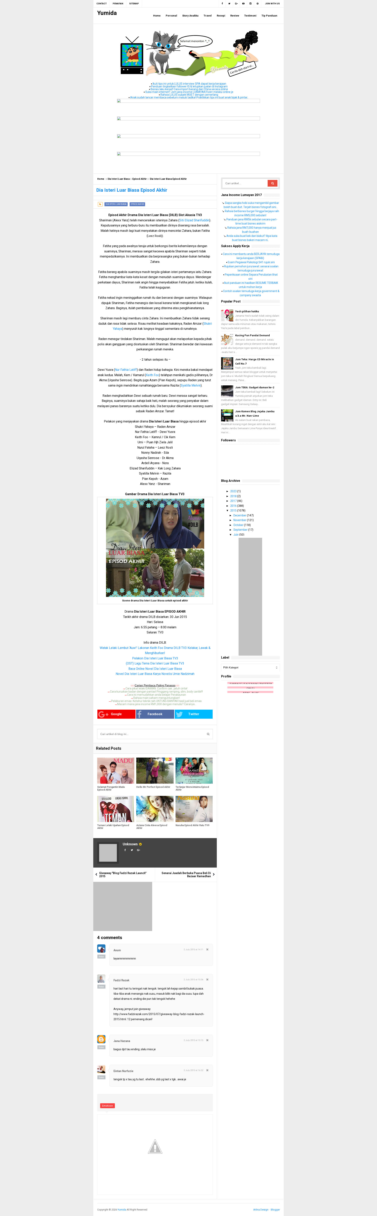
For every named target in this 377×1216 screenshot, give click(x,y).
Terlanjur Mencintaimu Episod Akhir (192, 788)
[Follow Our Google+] (236, 3)
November (240, 520)
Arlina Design (260, 1209)
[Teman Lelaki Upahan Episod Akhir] (115, 809)
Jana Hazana (121, 1041)
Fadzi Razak (121, 980)
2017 (233, 500)
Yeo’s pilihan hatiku (247, 311)
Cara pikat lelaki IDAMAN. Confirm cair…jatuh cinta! (156, 688)
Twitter (193, 714)
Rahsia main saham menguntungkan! (156, 697)
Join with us (272, 3)
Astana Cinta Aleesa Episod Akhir (151, 826)
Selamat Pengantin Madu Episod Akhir (111, 788)
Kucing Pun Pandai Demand (252, 335)
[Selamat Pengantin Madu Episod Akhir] (115, 771)
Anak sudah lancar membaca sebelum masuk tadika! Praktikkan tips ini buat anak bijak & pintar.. (189, 97)
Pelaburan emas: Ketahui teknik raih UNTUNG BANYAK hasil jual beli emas (156, 701)
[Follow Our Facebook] (222, 3)
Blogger (275, 1209)
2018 (233, 496)
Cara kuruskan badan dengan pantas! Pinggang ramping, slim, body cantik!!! (156, 691)
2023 (233, 491)
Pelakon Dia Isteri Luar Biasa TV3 (155, 658)
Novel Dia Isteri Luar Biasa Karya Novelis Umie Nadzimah (155, 674)
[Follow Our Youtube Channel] (243, 3)
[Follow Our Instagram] (250, 3)
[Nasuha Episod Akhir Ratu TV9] (194, 809)
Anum (117, 950)
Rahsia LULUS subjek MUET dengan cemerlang (189, 94)
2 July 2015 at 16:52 (193, 1070)
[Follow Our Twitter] (229, 3)
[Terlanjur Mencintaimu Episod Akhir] (194, 771)
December (240, 515)
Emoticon (107, 1105)
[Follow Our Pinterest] (257, 3)
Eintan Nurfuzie (123, 1071)
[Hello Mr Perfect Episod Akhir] (154, 771)
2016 (233, 505)
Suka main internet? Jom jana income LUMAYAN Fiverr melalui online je (189, 91)
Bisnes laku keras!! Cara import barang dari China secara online (189, 89)
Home (100, 179)
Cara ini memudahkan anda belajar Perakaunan (156, 694)
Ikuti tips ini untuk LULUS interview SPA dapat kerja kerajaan (189, 83)
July (236, 534)
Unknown (130, 844)
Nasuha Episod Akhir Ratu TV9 (192, 825)
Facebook (155, 714)
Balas (101, 956)
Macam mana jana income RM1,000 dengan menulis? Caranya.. (156, 704)
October (238, 525)
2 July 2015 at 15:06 (193, 979)
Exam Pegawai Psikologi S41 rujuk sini (251, 262)
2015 (233, 510)
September (240, 529)
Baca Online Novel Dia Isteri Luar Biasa (155, 669)
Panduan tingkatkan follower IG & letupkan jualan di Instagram (189, 86)
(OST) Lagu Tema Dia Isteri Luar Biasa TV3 (155, 663)
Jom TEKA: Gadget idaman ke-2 (254, 387)
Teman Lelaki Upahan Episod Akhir (113, 826)
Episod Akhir (139, 179)
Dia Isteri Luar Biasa (119, 179)
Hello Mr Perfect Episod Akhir (153, 787)
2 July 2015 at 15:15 (193, 1040)
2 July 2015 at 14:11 (193, 949)
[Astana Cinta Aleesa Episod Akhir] (154, 809)
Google (116, 714)
